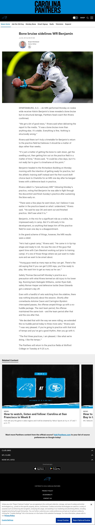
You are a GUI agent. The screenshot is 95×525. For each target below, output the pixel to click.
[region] (47, 513)
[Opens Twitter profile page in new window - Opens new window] (29, 47)
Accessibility (47, 494)
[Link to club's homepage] (4, 17)
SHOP (82, 18)
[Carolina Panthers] (47, 479)
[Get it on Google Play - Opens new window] (55, 470)
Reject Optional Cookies (81, 520)
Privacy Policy (47, 491)
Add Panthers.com (62, 435)
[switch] (75, 17)
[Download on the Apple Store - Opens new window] (39, 469)
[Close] (91, 504)
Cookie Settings (7, 520)
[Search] (88, 17)
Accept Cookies (63, 520)
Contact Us (47, 498)
